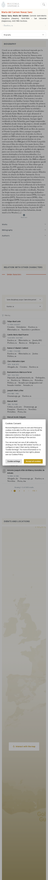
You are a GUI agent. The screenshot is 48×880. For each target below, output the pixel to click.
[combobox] (24, 34)
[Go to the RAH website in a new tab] (3, 4)
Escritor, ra (8, 25)
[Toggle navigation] (44, 4)
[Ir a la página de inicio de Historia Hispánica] (12, 4)
